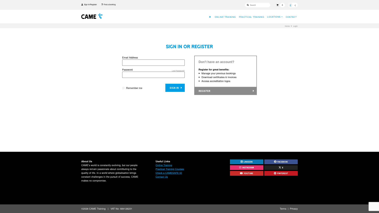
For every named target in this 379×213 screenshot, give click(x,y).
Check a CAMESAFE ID (169, 173)
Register (204, 90)
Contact (291, 16)
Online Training (225, 16)
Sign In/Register (90, 4)
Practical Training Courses (170, 169)
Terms (283, 208)
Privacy (294, 208)
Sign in (175, 87)
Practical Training (251, 16)
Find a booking (109, 4)
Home (287, 26)
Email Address (130, 57)
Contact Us (162, 176)
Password (127, 69)
